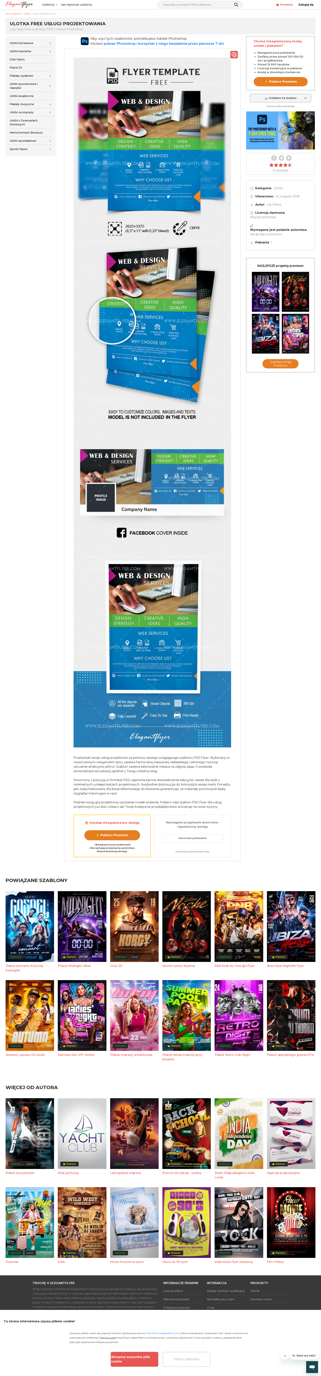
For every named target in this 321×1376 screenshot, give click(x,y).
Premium (286, 4)
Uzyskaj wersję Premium (280, 363)
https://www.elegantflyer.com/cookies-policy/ (141, 1337)
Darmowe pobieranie (193, 838)
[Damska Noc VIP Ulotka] (295, 334)
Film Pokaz (275, 1262)
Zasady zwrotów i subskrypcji (225, 1291)
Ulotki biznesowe (21, 43)
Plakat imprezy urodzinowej (131, 1055)
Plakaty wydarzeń (21, 75)
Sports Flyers (18, 149)
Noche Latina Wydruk (178, 966)
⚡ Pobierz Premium (112, 835)
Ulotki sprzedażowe (23, 140)
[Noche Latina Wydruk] (295, 292)
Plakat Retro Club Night (232, 1055)
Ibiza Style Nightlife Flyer (285, 966)
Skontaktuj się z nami (220, 1299)
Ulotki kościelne (20, 51)
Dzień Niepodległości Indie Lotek (235, 1175)
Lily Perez (274, 204)
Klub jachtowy (68, 1173)
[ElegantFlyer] (19, 4)
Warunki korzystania (176, 1299)
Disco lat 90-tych (175, 1262)
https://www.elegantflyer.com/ (162, 1333)
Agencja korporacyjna (283, 1173)
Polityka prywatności (176, 1307)
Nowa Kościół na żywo (127, 1262)
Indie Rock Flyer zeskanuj (234, 1262)
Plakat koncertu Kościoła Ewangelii (24, 968)
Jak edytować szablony (76, 4)
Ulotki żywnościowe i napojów (24, 86)
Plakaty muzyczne (22, 104)
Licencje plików (173, 1291)
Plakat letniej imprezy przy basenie (182, 1057)
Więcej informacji (263, 217)
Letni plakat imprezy (125, 1173)
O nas (210, 1307)
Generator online (261, 1299)
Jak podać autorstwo (266, 234)
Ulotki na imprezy (21, 112)
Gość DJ (116, 966)
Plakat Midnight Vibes (74, 966)
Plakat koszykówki (20, 1173)
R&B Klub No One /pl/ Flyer (235, 966)
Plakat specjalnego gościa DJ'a (290, 1055)
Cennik (254, 1291)
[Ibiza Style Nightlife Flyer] (265, 334)
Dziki (61, 1262)
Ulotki (278, 188)
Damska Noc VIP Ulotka (76, 1055)
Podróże (12, 1262)
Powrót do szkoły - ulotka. (182, 1173)
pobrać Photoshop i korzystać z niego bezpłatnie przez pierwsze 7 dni (164, 44)
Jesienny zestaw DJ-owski (25, 1055)
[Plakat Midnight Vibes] (265, 292)
